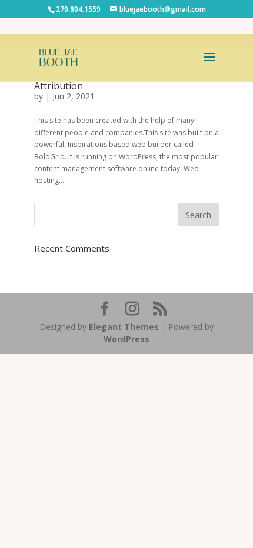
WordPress (126, 339)
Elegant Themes (124, 326)
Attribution (58, 85)
